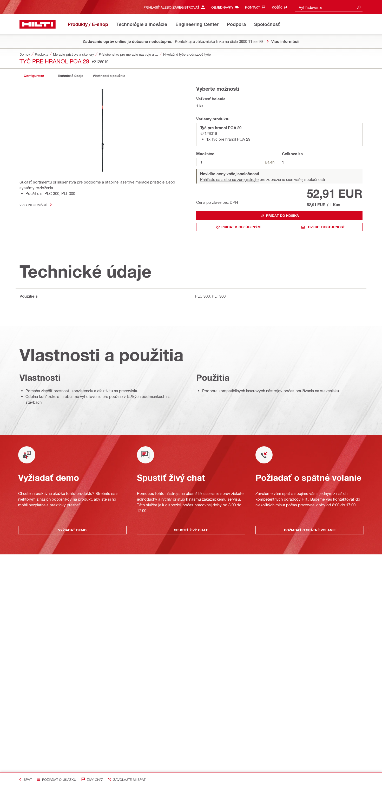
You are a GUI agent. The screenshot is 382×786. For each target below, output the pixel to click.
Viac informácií (33, 205)
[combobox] (329, 7)
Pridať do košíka (282, 215)
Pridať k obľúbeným (241, 227)
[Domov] (37, 24)
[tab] (34, 76)
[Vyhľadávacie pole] (359, 7)
